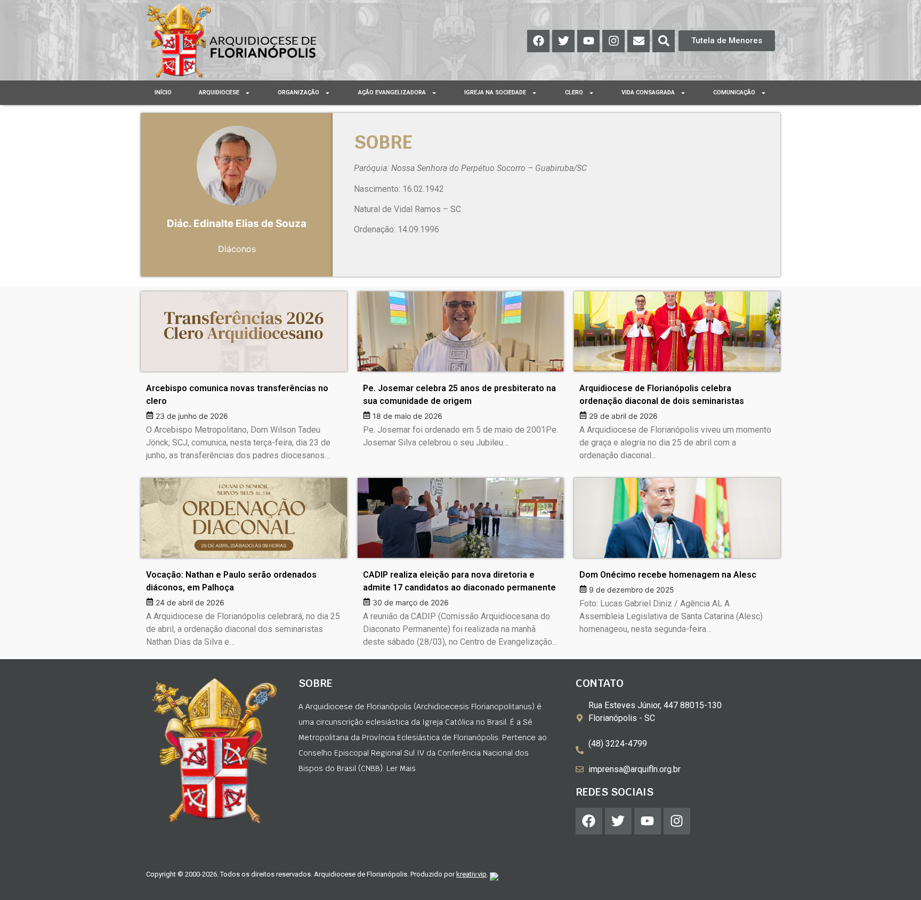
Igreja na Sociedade (495, 92)
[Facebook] (538, 41)
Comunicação (734, 92)
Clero (574, 92)
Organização (298, 92)
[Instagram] (613, 41)
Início (163, 92)
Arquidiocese (219, 92)
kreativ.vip (471, 874)
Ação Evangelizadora (392, 92)
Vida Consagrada (648, 92)
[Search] (663, 41)
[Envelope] (638, 41)
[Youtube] (588, 41)
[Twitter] (563, 41)
